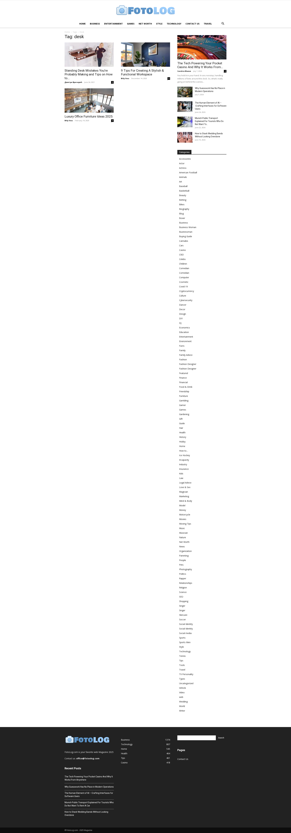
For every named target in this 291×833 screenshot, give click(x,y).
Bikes (181, 204)
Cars (181, 245)
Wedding (183, 701)
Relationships (185, 583)
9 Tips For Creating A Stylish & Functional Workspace (142, 72)
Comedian (184, 268)
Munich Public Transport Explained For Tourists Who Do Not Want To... (209, 121)
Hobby (182, 441)
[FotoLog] (145, 10)
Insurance (184, 469)
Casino (182, 250)
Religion (183, 587)
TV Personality (186, 674)
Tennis (182, 656)
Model (182, 505)
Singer (182, 605)
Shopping (183, 601)
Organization (185, 551)
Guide (182, 423)
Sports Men (185, 642)
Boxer (182, 218)
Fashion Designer (187, 364)
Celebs (182, 259)
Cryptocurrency (186, 291)
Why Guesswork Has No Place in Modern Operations (89, 787)
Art (180, 181)
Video (182, 692)
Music (182, 528)
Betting (182, 199)
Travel (208, 23)
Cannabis (183, 240)
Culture (182, 295)
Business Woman (187, 227)
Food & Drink (185, 386)
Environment (185, 341)
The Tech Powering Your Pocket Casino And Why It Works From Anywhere (89, 778)
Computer (184, 277)
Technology (174, 23)
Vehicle (182, 687)
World (182, 706)
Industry (183, 464)
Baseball (183, 186)
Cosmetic (183, 282)
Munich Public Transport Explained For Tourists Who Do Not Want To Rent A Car (89, 804)
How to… (183, 450)
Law (181, 478)
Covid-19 (183, 286)
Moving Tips (185, 523)
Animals (183, 177)
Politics (182, 573)
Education (184, 332)
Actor (181, 163)
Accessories (185, 158)
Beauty (182, 195)
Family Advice (185, 354)
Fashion (183, 359)
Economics (184, 327)
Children (183, 263)
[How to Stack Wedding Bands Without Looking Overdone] (184, 137)
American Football (188, 172)
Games (130, 23)
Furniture (183, 396)
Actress (182, 167)
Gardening (184, 414)
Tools (182, 665)
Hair (181, 427)
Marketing (184, 496)
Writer (182, 710)
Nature (182, 537)
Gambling (183, 400)
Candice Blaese (184, 71)
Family (182, 350)
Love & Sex (184, 487)
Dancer (182, 304)
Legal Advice (185, 482)
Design (182, 313)
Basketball (184, 190)
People (182, 560)
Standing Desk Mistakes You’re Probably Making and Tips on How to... (89, 74)
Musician (183, 532)
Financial (183, 382)
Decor (182, 309)
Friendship (184, 391)
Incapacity (184, 459)
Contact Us (192, 23)
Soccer (182, 619)
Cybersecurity (185, 300)
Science (183, 592)
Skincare (183, 614)
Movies (182, 519)
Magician (183, 491)
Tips (181, 660)
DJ (180, 323)
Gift (181, 418)
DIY (181, 318)
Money (182, 510)
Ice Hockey (184, 455)
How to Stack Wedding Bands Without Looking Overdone (86, 813)
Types (182, 678)
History (182, 437)
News (182, 546)
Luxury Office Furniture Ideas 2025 (89, 116)
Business (95, 23)
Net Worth (145, 23)
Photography (185, 569)
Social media (185, 633)
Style (159, 23)
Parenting (184, 555)
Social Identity (186, 624)
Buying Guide (185, 236)
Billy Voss (125, 78)
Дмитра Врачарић (73, 82)
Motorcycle (184, 514)
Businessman (185, 231)
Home (82, 23)
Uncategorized (186, 683)
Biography (184, 209)
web (181, 697)
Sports (182, 637)
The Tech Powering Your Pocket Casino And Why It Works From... (200, 65)
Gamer (182, 405)
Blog (181, 213)
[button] (222, 24)
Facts (181, 345)
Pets (181, 564)
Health (182, 432)
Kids (181, 473)
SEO (181, 596)
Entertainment (113, 23)
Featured (183, 373)
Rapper (182, 578)
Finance (183, 377)
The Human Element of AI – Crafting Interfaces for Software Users (210, 106)
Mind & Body (185, 500)
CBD (181, 254)
